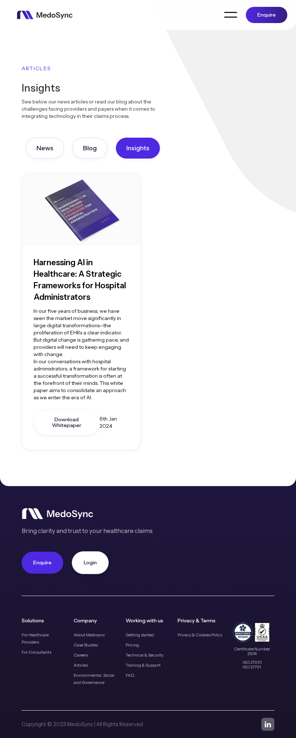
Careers (81, 655)
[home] (45, 15)
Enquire (266, 15)
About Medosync (89, 634)
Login (90, 562)
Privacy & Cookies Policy (200, 634)
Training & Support (143, 665)
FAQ (130, 675)
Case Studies (86, 645)
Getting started (140, 634)
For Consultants (36, 652)
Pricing (132, 645)
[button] (230, 14)
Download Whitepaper (66, 422)
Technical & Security (145, 655)
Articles (81, 665)
